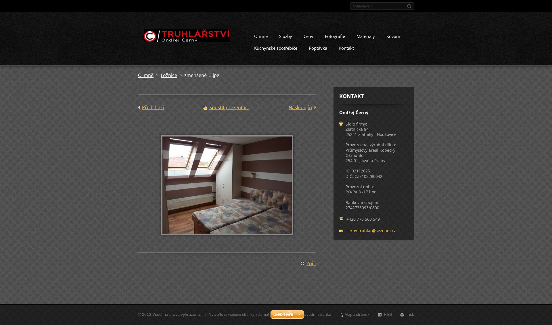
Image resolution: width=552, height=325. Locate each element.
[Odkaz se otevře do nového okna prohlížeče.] (227, 239)
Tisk (410, 314)
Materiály (365, 36)
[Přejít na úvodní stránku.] (186, 37)
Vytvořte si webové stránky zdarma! (239, 314)
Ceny (308, 36)
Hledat (409, 6)
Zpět (311, 263)
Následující (300, 107)
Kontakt (346, 48)
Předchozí (153, 107)
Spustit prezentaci (229, 107)
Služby (285, 36)
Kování (393, 36)
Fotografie (335, 36)
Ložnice (169, 75)
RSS (388, 314)
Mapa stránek (356, 314)
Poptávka (318, 48)
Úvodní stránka (317, 314)
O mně (261, 36)
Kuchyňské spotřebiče (275, 48)
